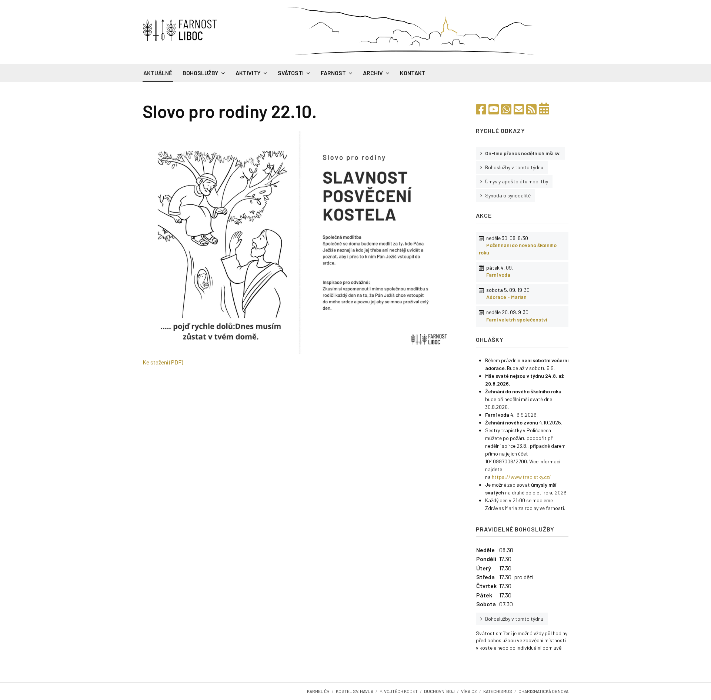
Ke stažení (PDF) (163, 362)
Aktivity (248, 72)
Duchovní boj (439, 691)
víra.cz (469, 691)
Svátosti (291, 72)
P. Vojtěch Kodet (399, 691)
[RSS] (531, 109)
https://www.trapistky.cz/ (521, 477)
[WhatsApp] (506, 109)
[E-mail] (519, 109)
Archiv (373, 72)
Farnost (333, 72)
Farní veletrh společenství (516, 319)
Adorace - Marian (506, 297)
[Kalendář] (544, 109)
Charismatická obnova (543, 691)
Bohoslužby (200, 72)
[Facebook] (481, 109)
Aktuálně (157, 72)
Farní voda (498, 274)
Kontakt (412, 72)
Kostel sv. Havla (354, 691)
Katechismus (497, 691)
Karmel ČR (318, 691)
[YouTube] (493, 109)
